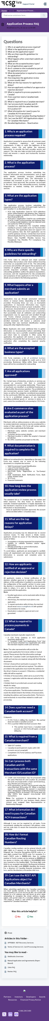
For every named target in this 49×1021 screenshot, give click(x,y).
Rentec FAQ (12, 971)
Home (4, 10)
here (27, 643)
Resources (12, 999)
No (19, 916)
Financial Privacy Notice (30, 999)
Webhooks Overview (15, 956)
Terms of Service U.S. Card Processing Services (25, 947)
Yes (31, 916)
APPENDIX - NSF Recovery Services (21, 943)
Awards (42, 996)
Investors (19, 996)
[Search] (43, 15)
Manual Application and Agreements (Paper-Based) (24, 961)
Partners (7, 996)
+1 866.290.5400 (24, 1010)
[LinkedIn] (10, 1014)
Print (10, 933)
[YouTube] (16, 1014)
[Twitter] (4, 1014)
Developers (31, 996)
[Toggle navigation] (44, 4)
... (11, 10)
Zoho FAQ (11, 967)
